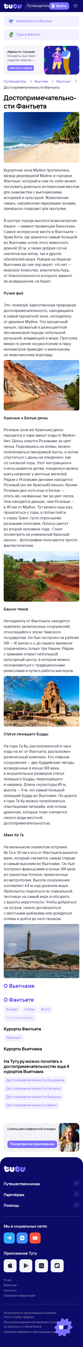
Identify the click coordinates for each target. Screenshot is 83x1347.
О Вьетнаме (19, 985)
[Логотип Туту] (13, 6)
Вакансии (10, 1285)
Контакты (10, 1290)
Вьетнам (41, 81)
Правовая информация (19, 1295)
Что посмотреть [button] (19, 1017)
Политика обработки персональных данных (33, 1332)
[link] (20, 68)
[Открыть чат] (63, 1327)
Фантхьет (63, 81)
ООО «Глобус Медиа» (19, 1317)
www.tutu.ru (16, 1326)
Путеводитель (15, 81)
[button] (41, 21)
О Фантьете (19, 999)
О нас (8, 1280)
